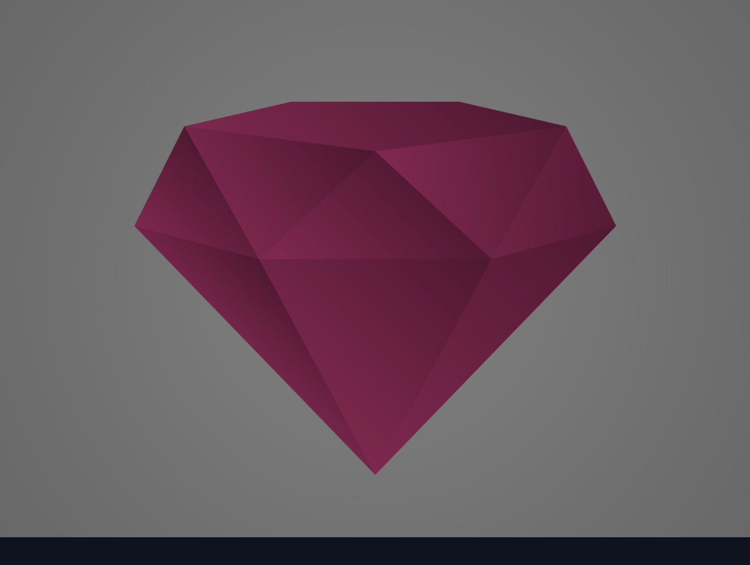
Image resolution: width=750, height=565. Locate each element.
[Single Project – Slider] (375, 193)
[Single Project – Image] (209, 392)
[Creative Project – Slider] (540, 193)
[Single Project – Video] (540, 392)
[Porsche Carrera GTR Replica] (209, 176)
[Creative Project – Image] (375, 392)
